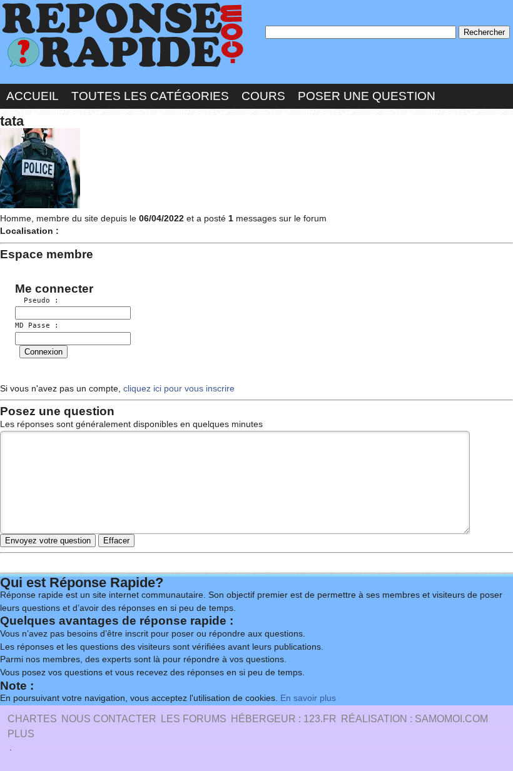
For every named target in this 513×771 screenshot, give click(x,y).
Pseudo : (37, 300)
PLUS (21, 733)
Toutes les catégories (150, 96)
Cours (263, 96)
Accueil (32, 96)
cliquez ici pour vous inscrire (178, 388)
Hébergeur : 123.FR (284, 718)
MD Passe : (37, 325)
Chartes (32, 718)
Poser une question (366, 96)
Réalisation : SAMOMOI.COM (414, 718)
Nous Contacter (108, 718)
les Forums (193, 718)
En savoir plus (308, 698)
